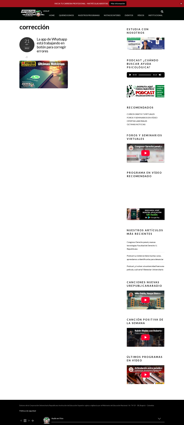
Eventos (129, 15)
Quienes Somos (66, 15)
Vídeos (140, 15)
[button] (146, 43)
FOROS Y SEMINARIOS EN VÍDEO (142, 117)
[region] (146, 44)
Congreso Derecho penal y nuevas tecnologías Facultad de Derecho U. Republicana (142, 245)
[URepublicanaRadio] (31, 15)
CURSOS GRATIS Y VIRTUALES (141, 114)
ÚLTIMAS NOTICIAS (136, 124)
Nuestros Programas (89, 15)
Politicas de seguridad (27, 411)
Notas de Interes (112, 15)
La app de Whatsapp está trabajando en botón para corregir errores (52, 45)
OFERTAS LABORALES (137, 121)
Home (52, 15)
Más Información (118, 3)
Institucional (155, 15)
